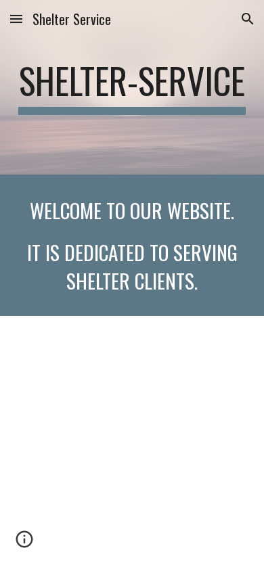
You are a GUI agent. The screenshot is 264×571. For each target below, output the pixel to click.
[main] (132, 87)
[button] (16, 18)
